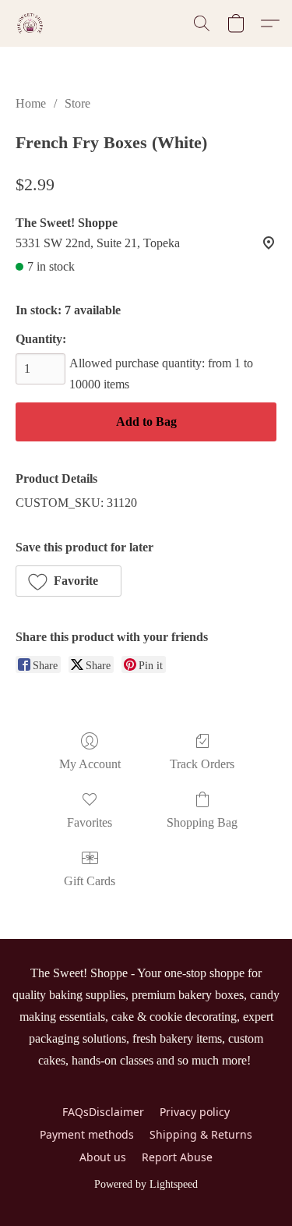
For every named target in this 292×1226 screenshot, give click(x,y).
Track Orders (202, 764)
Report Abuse (177, 1157)
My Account (90, 764)
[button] (30, 23)
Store (77, 103)
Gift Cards (89, 881)
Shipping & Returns (201, 1134)
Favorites (89, 822)
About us (102, 1157)
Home (31, 103)
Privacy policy (195, 1111)
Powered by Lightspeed (146, 1184)
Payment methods (87, 1134)
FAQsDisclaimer (103, 1111)
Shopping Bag (202, 822)
